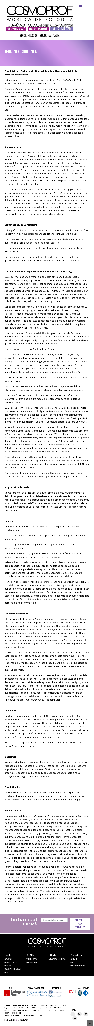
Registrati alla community (80, 923)
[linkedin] (74, 1018)
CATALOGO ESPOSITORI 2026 (57, 959)
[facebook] (72, 1014)
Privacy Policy (52, 1010)
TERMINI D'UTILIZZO (17, 1013)
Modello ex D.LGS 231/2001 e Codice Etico (30, 1015)
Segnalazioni (9, 1015)
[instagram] (79, 1014)
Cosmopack (8, 959)
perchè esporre (31, 962)
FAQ (71, 962)
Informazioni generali (77, 966)
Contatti (73, 959)
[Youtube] (85, 1014)
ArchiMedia (24, 1020)
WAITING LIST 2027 (32, 959)
